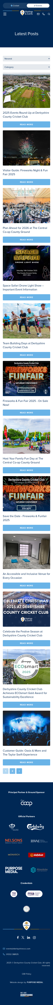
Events (39, 5)
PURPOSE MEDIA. (35, 982)
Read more (26, 124)
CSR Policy (26, 973)
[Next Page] (19, 771)
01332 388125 (12, 954)
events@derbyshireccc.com (18, 948)
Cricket (16, 5)
